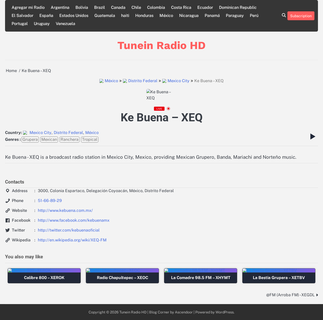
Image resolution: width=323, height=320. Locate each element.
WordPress (225, 312)
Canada (118, 7)
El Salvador (22, 15)
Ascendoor (184, 312)
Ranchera (69, 139)
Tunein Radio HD (161, 45)
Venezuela (65, 23)
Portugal (20, 23)
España (46, 15)
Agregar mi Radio (28, 7)
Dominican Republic (238, 7)
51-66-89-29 (50, 200)
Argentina (60, 7)
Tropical (89, 139)
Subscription (301, 16)
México (166, 15)
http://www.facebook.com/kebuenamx (74, 220)
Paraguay (235, 15)
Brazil (99, 7)
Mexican (49, 139)
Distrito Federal (142, 80)
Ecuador (205, 7)
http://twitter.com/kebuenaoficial (69, 230)
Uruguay (42, 23)
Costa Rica (181, 7)
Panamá (212, 15)
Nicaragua (189, 15)
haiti (125, 15)
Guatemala (104, 15)
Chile (136, 7)
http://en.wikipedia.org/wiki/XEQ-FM (72, 240)
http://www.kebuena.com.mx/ (65, 210)
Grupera (30, 139)
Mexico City (179, 80)
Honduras (144, 15)
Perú (254, 15)
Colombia (156, 7)
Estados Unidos (73, 15)
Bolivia (81, 7)
